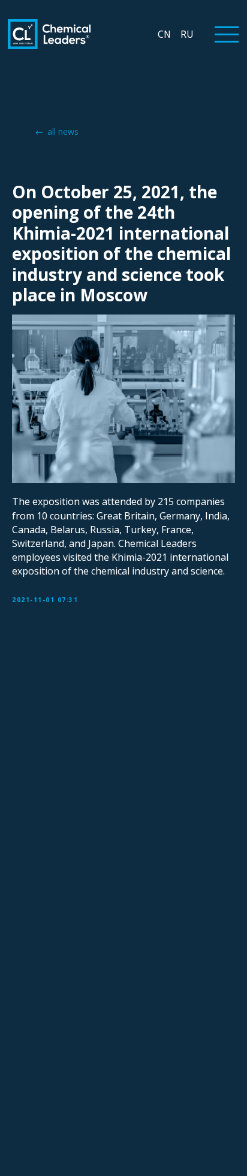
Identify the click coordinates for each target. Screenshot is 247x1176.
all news (63, 131)
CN (164, 34)
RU (186, 34)
